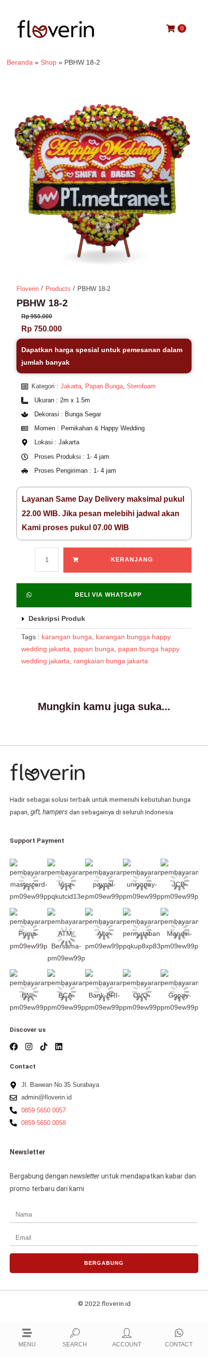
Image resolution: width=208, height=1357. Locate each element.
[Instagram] (29, 1046)
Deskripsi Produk (57, 618)
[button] (104, 595)
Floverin (27, 288)
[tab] (104, 619)
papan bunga (94, 649)
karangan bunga (67, 637)
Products (58, 288)
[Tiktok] (44, 1046)
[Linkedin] (59, 1046)
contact (179, 1344)
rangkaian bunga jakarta (111, 661)
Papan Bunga (104, 386)
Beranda (20, 62)
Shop (49, 62)
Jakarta (70, 386)
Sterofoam (141, 386)
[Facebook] (14, 1046)
